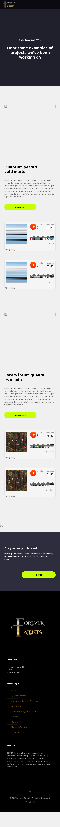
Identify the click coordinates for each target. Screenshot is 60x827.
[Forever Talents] (9, 4)
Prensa (14, 716)
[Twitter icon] (30, 802)
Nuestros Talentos (19, 727)
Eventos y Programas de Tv (24, 711)
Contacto (15, 732)
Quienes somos (18, 695)
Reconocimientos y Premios (24, 701)
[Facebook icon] (26, 802)
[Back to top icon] (30, 792)
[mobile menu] (56, 4)
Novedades (17, 706)
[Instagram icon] (34, 802)
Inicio (13, 690)
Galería (14, 722)
